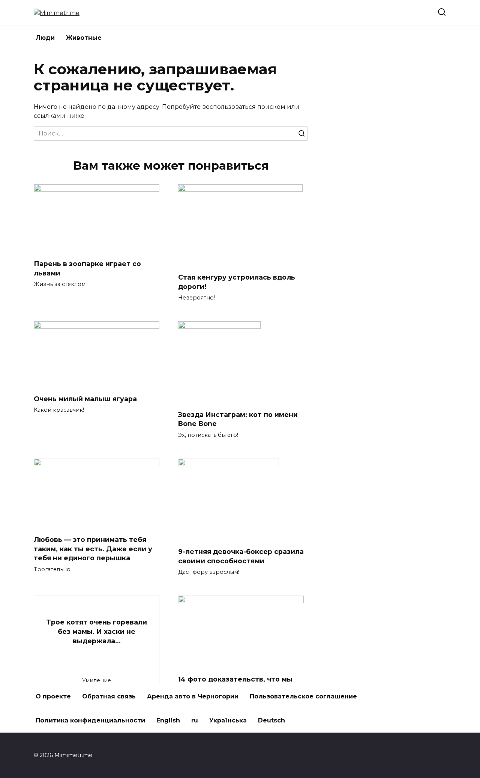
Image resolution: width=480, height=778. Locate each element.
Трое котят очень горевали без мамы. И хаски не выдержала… (96, 631)
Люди (45, 37)
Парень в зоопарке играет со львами (87, 268)
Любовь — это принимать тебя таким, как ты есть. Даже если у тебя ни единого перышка (93, 549)
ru (194, 720)
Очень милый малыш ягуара (85, 398)
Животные (84, 37)
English (168, 720)
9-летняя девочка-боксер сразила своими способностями (241, 556)
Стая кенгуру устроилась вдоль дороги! (236, 281)
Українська (228, 720)
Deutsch (271, 720)
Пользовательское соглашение (303, 696)
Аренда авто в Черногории (192, 696)
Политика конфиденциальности (90, 720)
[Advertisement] (390, 173)
